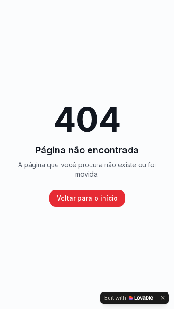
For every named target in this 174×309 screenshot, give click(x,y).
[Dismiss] (162, 297)
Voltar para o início (87, 198)
